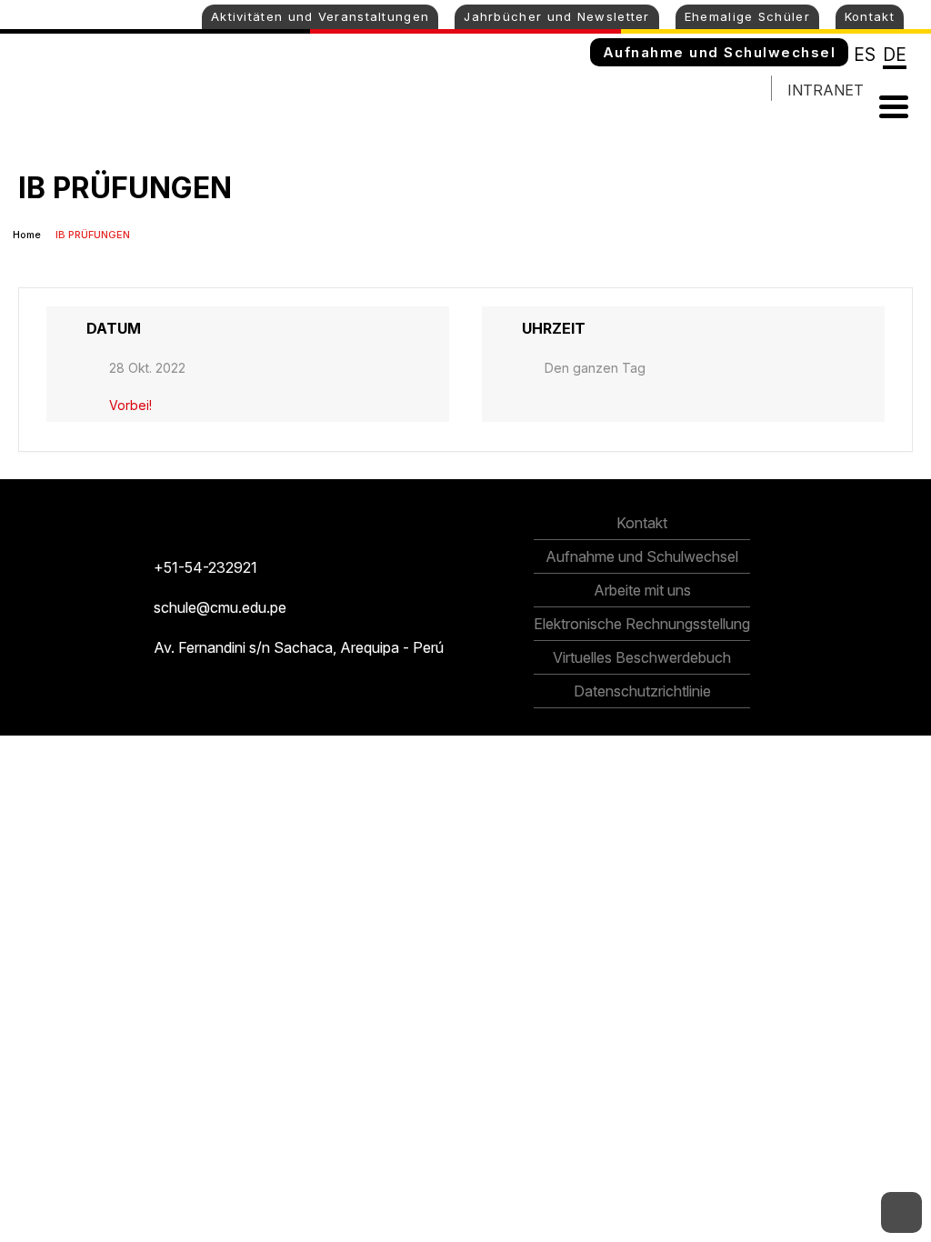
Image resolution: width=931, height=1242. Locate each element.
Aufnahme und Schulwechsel (719, 52)
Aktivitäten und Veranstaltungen (320, 16)
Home (28, 234)
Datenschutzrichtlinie (642, 691)
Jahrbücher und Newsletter (557, 16)
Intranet (825, 90)
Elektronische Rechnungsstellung (642, 624)
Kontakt (870, 16)
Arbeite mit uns (642, 590)
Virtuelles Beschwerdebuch (642, 657)
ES (865, 55)
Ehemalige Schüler (747, 16)
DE (894, 55)
